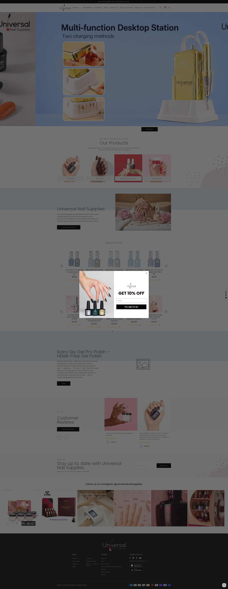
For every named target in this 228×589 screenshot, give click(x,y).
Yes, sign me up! (131, 307)
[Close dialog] (146, 273)
